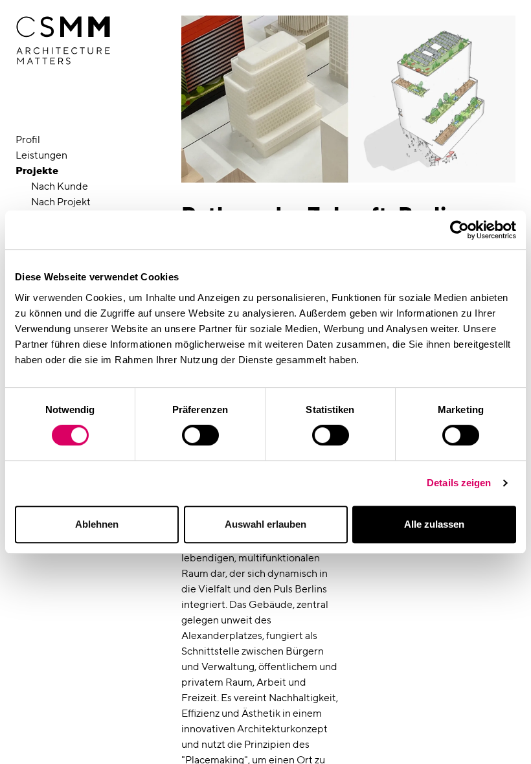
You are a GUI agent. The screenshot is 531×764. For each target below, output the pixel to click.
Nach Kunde (59, 186)
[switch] (200, 435)
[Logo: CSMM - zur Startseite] (63, 41)
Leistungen (41, 155)
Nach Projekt (61, 202)
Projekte (37, 170)
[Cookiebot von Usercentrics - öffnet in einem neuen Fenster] (459, 230)
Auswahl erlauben (265, 524)
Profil (28, 139)
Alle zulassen (434, 524)
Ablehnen (97, 524)
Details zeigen (459, 482)
